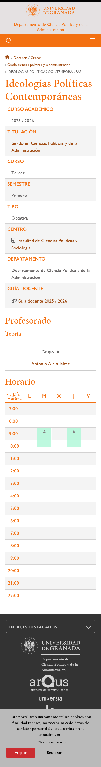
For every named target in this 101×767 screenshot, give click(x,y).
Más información (52, 741)
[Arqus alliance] (49, 683)
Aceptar (21, 752)
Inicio (7, 57)
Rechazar (54, 752)
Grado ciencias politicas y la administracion (38, 65)
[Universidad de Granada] (50, 11)
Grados (36, 58)
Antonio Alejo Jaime (50, 363)
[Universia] (50, 698)
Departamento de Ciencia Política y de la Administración (51, 27)
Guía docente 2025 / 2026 (42, 301)
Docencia (20, 58)
